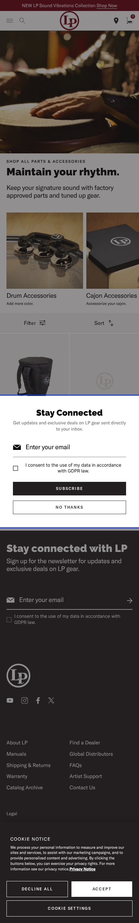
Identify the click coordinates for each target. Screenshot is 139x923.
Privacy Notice (82, 869)
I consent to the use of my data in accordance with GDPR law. (73, 468)
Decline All (37, 889)
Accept (102, 889)
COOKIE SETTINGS (69, 908)
